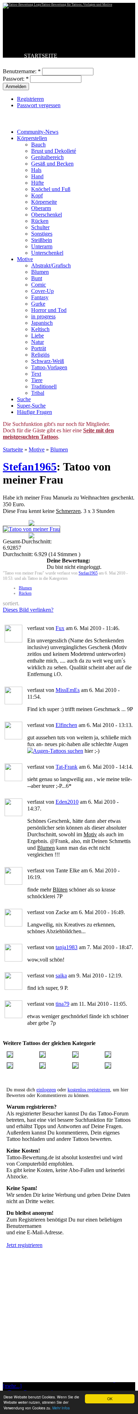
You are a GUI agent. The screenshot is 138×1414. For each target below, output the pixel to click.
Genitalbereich (47, 157)
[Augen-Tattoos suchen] (55, 751)
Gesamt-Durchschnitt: (27, 541)
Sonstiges (41, 234)
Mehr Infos (61, 1407)
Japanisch (42, 323)
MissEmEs (68, 690)
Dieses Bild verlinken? (28, 610)
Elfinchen (66, 725)
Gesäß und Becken (52, 164)
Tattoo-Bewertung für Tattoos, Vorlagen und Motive (76, 4)
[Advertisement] (69, 1332)
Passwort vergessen (39, 105)
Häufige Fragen (34, 412)
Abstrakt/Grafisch (51, 265)
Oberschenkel (46, 215)
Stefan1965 (30, 466)
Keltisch (40, 329)
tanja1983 (66, 947)
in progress (43, 316)
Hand (37, 176)
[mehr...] (12, 1386)
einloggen (46, 1089)
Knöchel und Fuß (50, 189)
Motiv (90, 834)
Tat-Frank (66, 767)
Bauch (38, 145)
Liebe (37, 336)
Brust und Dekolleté (53, 151)
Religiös (40, 355)
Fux (60, 628)
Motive (25, 259)
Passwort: (16, 79)
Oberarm (41, 208)
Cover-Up (42, 291)
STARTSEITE (40, 56)
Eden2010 (67, 802)
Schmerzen (68, 511)
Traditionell (44, 386)
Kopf (37, 195)
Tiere (36, 380)
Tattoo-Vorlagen (49, 367)
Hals (36, 170)
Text (36, 374)
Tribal (37, 393)
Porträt (38, 348)
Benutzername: (22, 71)
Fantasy (39, 297)
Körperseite (44, 202)
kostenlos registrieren (89, 1089)
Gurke (38, 304)
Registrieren (30, 99)
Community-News (37, 132)
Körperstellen (32, 138)
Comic (38, 285)
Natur (37, 342)
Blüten (60, 890)
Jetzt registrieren (24, 1245)
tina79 (62, 1004)
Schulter (40, 227)
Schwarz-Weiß (47, 361)
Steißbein (41, 240)
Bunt (36, 278)
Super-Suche (31, 406)
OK (110, 1398)
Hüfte (37, 183)
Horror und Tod (49, 310)
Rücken (39, 221)
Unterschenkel (47, 253)
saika (61, 976)
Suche (24, 399)
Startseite (13, 449)
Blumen (40, 272)
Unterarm (41, 246)
